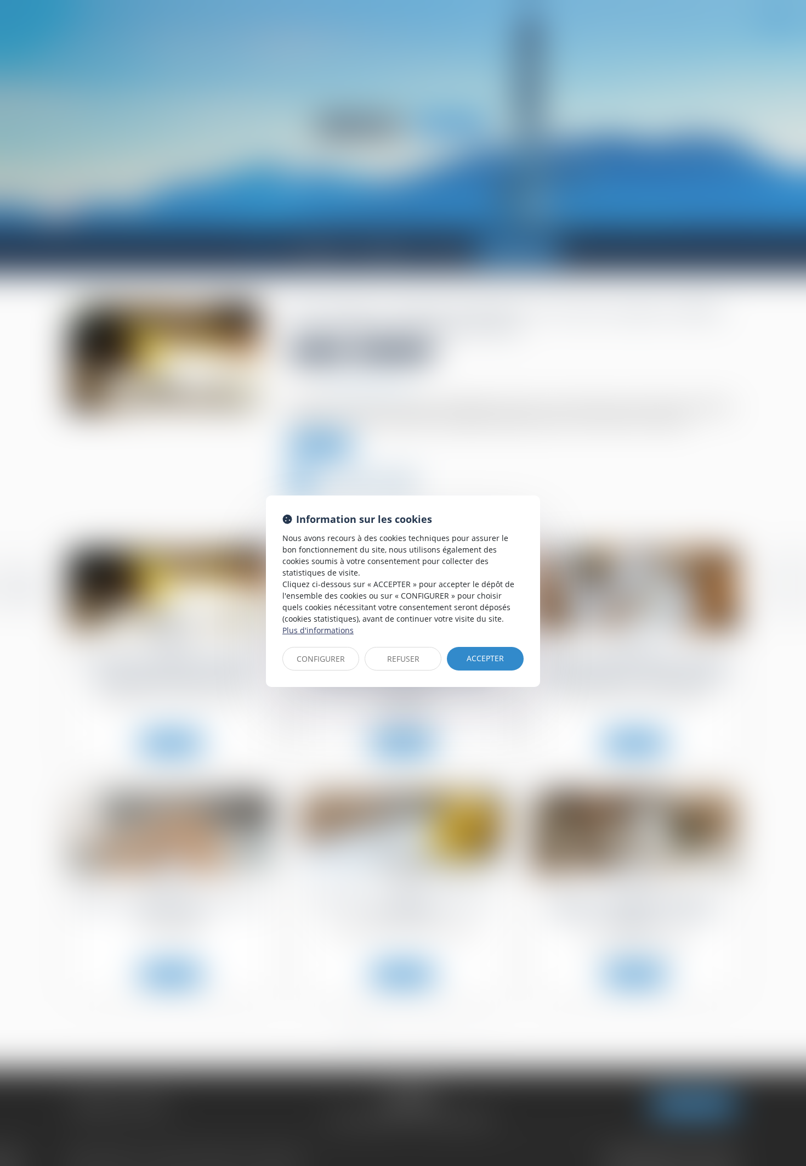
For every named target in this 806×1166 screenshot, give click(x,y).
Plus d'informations (318, 630)
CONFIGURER (321, 659)
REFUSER (403, 659)
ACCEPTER (485, 658)
